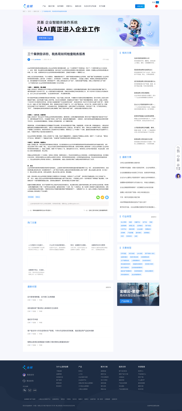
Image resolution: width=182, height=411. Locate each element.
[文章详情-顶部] (91, 16)
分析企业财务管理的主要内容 (130, 163)
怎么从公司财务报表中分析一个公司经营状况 (144, 104)
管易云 (63, 399)
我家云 (86, 399)
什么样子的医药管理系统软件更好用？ (57, 245)
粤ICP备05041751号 (49, 406)
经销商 (123, 233)
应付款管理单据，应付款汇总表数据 (41, 297)
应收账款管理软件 (137, 267)
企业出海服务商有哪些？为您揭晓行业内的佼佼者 (136, 187)
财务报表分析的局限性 (141, 93)
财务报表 (30, 197)
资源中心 (69, 6)
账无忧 (75, 399)
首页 (24, 11)
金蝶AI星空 (124, 257)
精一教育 (100, 399)
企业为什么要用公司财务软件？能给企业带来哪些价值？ (137, 177)
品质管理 (123, 226)
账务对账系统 (134, 257)
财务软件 (129, 236)
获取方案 (140, 6)
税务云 (38, 197)
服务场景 (131, 229)
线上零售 (123, 222)
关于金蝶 (102, 6)
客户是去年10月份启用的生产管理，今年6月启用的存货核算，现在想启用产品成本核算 (60, 331)
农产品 (145, 222)
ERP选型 (123, 253)
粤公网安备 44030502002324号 (65, 406)
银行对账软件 (125, 267)
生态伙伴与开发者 (90, 6)
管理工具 (131, 226)
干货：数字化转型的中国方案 (130, 197)
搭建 (130, 222)
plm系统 (139, 253)
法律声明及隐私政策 (153, 406)
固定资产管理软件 (126, 271)
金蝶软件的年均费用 (98, 245)
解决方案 (51, 6)
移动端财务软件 (125, 264)
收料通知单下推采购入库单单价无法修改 (42, 308)
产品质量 (130, 233)
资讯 (29, 11)
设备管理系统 (145, 257)
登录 (153, 2)
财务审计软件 (149, 264)
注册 (157, 2)
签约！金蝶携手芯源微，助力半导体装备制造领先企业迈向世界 (78, 245)
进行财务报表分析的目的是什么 (144, 81)
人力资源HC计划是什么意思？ (36, 245)
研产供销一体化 (149, 253)
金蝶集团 (26, 399)
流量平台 (137, 222)
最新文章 (36, 11)
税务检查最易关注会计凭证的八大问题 (43, 210)
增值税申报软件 (137, 264)
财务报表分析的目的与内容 (143, 139)
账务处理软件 (149, 271)
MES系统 (131, 253)
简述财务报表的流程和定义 (143, 70)
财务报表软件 (125, 274)
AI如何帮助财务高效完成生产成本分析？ (133, 202)
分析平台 (123, 229)
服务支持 (78, 6)
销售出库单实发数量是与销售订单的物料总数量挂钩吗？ (48, 342)
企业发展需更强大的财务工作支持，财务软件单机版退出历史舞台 (138, 173)
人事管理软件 (136, 260)
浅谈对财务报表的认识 (141, 58)
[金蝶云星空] (138, 284)
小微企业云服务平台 (44, 399)
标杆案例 (60, 6)
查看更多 (108, 287)
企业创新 (140, 229)
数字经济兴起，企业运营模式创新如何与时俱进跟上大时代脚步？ (138, 207)
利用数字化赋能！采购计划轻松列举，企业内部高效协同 (138, 168)
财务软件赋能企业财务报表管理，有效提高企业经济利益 (144, 116)
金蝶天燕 (93, 399)
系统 (136, 236)
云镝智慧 (107, 399)
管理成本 (148, 229)
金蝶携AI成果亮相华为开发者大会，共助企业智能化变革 (138, 182)
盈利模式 (138, 233)
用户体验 (148, 226)
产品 (44, 6)
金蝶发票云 (55, 399)
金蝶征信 (114, 399)
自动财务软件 (147, 260)
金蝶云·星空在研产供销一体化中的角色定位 (135, 192)
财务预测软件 (138, 271)
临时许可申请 (32, 319)
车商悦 (69, 399)
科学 (122, 236)
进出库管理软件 (136, 274)
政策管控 (146, 233)
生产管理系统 (125, 260)
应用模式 (140, 226)
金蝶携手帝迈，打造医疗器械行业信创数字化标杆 (36, 270)
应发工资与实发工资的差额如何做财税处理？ (99, 210)
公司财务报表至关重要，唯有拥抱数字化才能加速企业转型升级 (144, 128)
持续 (151, 222)
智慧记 (80, 399)
